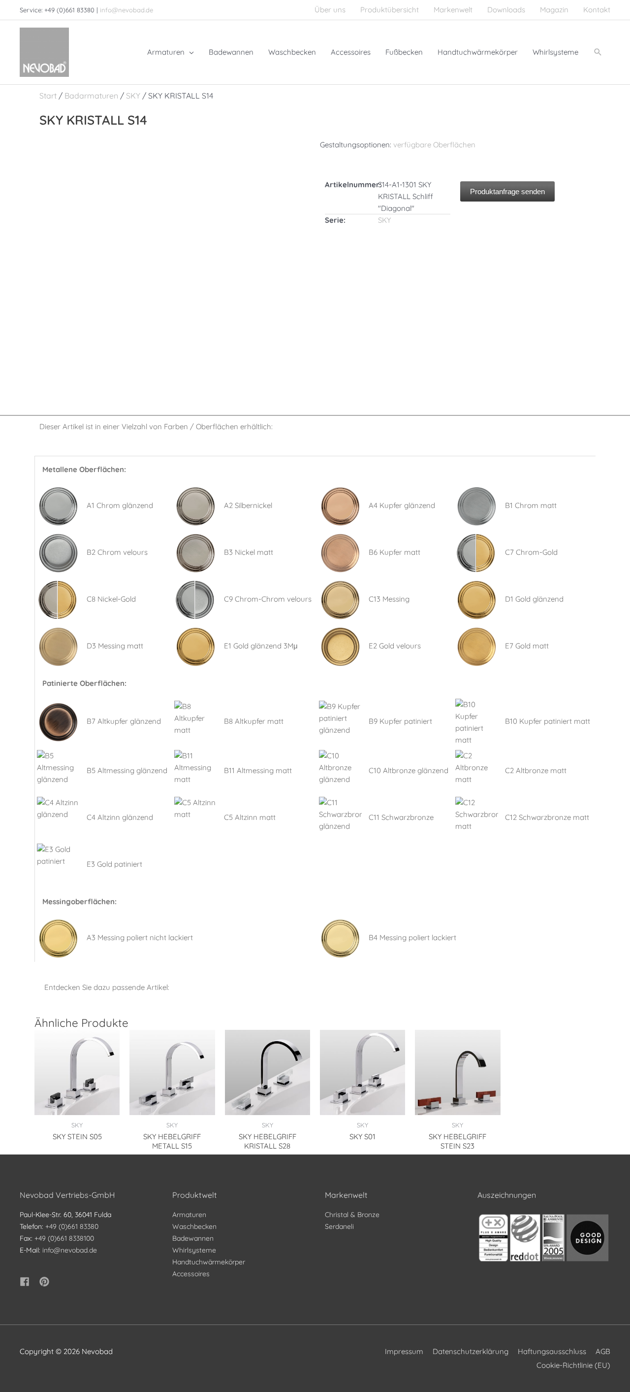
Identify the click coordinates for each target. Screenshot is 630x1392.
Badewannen (193, 1238)
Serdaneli (339, 1226)
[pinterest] (45, 1282)
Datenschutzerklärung (470, 1351)
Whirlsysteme (194, 1250)
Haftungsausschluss (552, 1351)
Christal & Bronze (352, 1214)
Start (48, 96)
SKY (133, 96)
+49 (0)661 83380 (71, 1226)
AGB (603, 1351)
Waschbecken (194, 1226)
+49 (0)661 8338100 (64, 1238)
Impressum (404, 1351)
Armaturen (189, 1214)
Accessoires (191, 1273)
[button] (598, 52)
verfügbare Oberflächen (434, 144)
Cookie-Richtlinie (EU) (573, 1365)
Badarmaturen (91, 96)
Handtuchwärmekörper (208, 1261)
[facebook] (28, 1282)
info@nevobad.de (126, 10)
